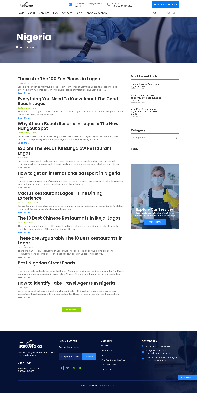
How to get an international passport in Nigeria (69, 173)
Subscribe (89, 356)
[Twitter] (168, 13)
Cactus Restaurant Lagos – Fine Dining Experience (60, 195)
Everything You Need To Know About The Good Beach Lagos (68, 101)
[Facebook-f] (164, 13)
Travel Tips (23, 287)
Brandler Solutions (107, 385)
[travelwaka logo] (26, 4)
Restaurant (23, 157)
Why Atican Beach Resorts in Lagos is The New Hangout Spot (68, 126)
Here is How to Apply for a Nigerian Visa (145, 85)
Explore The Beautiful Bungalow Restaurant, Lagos (65, 151)
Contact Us (106, 369)
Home (19, 47)
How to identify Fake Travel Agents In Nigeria (67, 283)
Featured (35, 83)
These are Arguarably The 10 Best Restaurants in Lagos (70, 240)
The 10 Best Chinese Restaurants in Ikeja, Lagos (69, 218)
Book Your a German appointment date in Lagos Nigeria (146, 97)
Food (20, 222)
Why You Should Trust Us (113, 360)
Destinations (24, 83)
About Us (105, 346)
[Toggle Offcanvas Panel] (154, 13)
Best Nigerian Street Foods (46, 263)
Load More (71, 309)
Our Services (107, 350)
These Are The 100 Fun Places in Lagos (59, 78)
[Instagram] (173, 13)
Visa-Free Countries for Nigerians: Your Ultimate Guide (144, 111)
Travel (33, 108)
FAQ (103, 355)
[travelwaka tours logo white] (30, 344)
